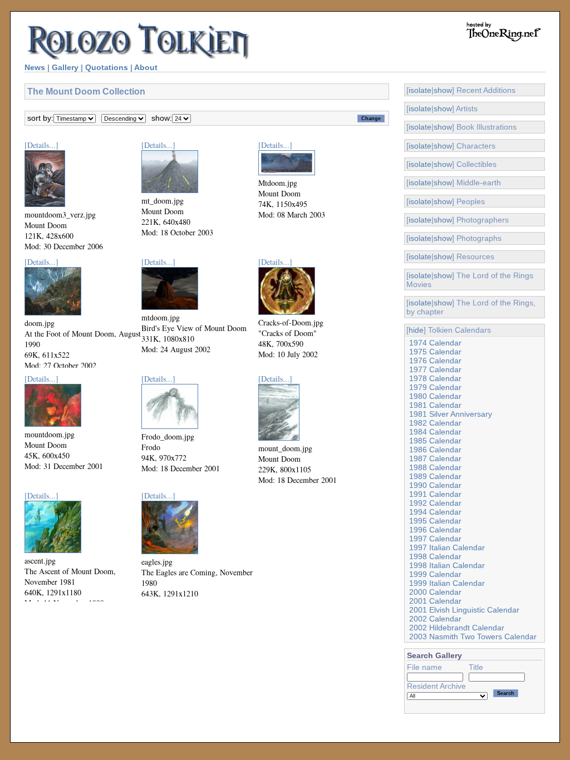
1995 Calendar (435, 520)
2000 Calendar (435, 592)
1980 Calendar (435, 396)
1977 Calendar (435, 369)
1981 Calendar (435, 405)
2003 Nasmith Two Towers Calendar (473, 636)
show (443, 90)
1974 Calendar (435, 342)
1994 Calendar (435, 511)
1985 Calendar (435, 440)
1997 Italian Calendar (447, 547)
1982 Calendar (435, 422)
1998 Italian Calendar (447, 565)
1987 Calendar (435, 458)
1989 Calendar (435, 476)
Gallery (65, 67)
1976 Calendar (435, 360)
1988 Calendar (435, 467)
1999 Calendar (435, 574)
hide (416, 329)
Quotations (106, 67)
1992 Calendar (435, 503)
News (34, 67)
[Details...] (41, 145)
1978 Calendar (435, 378)
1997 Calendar (435, 538)
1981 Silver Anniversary (450, 413)
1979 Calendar (435, 387)
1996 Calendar (435, 529)
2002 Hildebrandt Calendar (456, 627)
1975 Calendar (435, 351)
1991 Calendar (435, 494)
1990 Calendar (435, 485)
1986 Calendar (435, 449)
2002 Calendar (435, 618)
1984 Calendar (435, 431)
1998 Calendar (435, 556)
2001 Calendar (435, 600)
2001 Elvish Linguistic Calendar (464, 609)
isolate (420, 90)
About (146, 67)
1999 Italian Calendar (447, 583)
